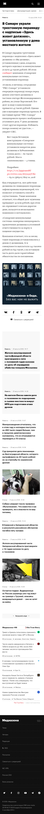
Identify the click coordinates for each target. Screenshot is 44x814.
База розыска (7, 781)
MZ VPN (5, 768)
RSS (6, 748)
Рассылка (6, 754)
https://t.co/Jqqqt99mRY (19, 171)
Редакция (6, 741)
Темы (4, 727)
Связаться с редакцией (23, 319)
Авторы (5, 734)
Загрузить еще (21, 616)
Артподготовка (8, 10)
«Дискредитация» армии (26, 10)
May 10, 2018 (29, 177)
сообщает (7, 73)
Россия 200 (7, 775)
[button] (38, 4)
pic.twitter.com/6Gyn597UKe (21, 174)
